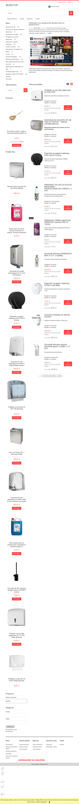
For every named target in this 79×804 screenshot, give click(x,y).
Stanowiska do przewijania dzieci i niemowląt (57, 31)
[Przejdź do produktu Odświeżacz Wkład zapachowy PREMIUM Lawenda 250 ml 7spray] (36, 229)
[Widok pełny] (71, 84)
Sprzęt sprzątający (11, 56)
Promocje (9, 79)
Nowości (8, 76)
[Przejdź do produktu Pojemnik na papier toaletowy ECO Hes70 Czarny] (36, 159)
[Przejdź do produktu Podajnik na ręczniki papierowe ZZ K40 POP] (36, 95)
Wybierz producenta (11, 697)
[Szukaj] (71, 13)
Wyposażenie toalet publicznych (37, 30)
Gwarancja (49, 744)
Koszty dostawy (23, 749)
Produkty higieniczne (12, 71)
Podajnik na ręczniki (39, 31)
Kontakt (62, 744)
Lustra (8, 54)
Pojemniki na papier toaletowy (37, 33)
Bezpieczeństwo (23, 747)
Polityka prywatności (11, 751)
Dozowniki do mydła (12, 34)
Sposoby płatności (24, 744)
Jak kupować (9, 744)
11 (60, 376)
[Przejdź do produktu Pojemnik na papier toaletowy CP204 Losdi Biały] (36, 288)
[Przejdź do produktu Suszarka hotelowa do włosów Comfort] (36, 320)
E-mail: (8, 711)
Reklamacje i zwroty (51, 747)
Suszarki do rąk (10, 27)
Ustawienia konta (37, 747)
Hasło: (8, 719)
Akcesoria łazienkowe (12, 59)
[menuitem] (12, 18)
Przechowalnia (37, 749)
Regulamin (9, 753)
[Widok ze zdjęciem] (67, 84)
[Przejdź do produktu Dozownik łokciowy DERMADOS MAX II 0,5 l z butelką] (36, 262)
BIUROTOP (12, 5)
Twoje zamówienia (37, 744)
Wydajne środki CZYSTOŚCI (14, 74)
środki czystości (50, 30)
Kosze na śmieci (11, 46)
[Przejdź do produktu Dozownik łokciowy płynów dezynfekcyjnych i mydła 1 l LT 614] (36, 350)
